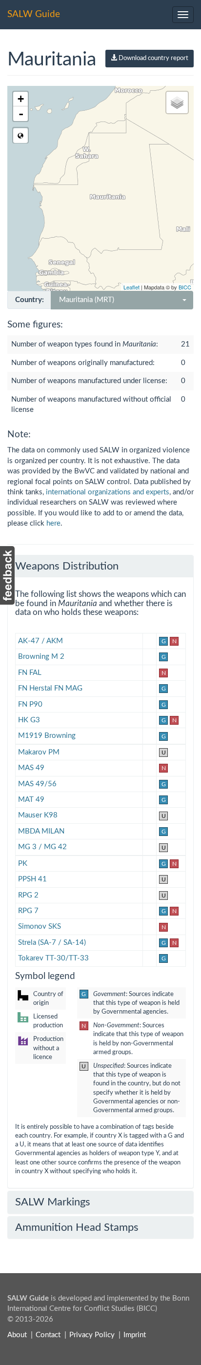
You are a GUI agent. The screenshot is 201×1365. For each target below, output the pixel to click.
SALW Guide (33, 14)
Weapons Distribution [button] (67, 566)
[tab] (100, 566)
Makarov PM (39, 752)
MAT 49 (31, 799)
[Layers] (177, 102)
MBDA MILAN (41, 831)
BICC (185, 287)
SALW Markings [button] (52, 1202)
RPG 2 (28, 895)
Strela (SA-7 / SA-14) (52, 942)
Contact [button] (48, 1335)
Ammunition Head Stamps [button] (77, 1227)
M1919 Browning (47, 735)
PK (22, 863)
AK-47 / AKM (40, 641)
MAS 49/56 (37, 784)
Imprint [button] (134, 1335)
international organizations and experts (107, 492)
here (53, 523)
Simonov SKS (39, 926)
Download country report (152, 58)
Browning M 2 (41, 656)
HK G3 (29, 720)
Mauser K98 (38, 815)
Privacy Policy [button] (92, 1335)
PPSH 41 (32, 879)
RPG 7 (28, 911)
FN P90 (30, 704)
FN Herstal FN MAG (50, 688)
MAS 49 (31, 768)
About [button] (17, 1335)
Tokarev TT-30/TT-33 (53, 958)
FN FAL (29, 672)
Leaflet (131, 287)
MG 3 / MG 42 (42, 847)
